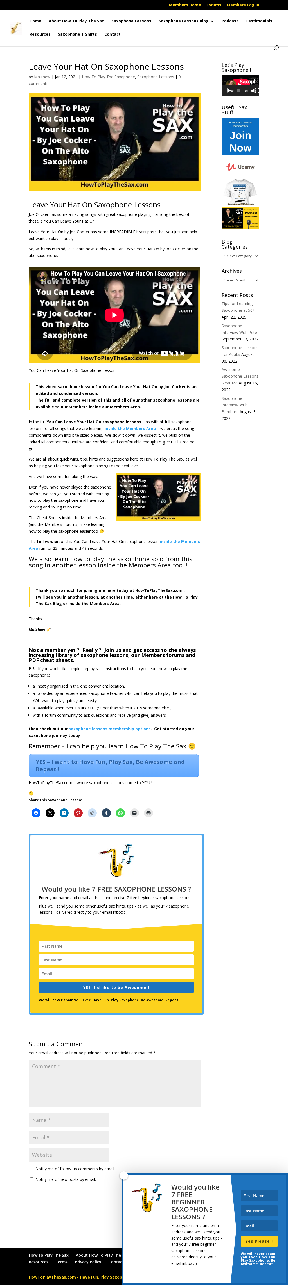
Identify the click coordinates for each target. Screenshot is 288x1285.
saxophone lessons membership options (110, 728)
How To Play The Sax (49, 1255)
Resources (40, 34)
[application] (240, 85)
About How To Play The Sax (76, 21)
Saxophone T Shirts (77, 34)
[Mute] (254, 90)
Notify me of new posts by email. (65, 1179)
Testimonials (259, 21)
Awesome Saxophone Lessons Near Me (240, 376)
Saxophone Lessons (131, 21)
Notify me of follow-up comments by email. (75, 1168)
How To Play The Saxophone (108, 76)
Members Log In (243, 5)
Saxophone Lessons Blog (184, 21)
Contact (112, 34)
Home (35, 21)
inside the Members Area (130, 428)
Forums (213, 5)
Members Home (185, 5)
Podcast (230, 21)
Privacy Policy (88, 1262)
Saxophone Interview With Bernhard (235, 405)
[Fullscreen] (257, 90)
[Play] (229, 90)
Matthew (42, 76)
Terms (62, 1262)
